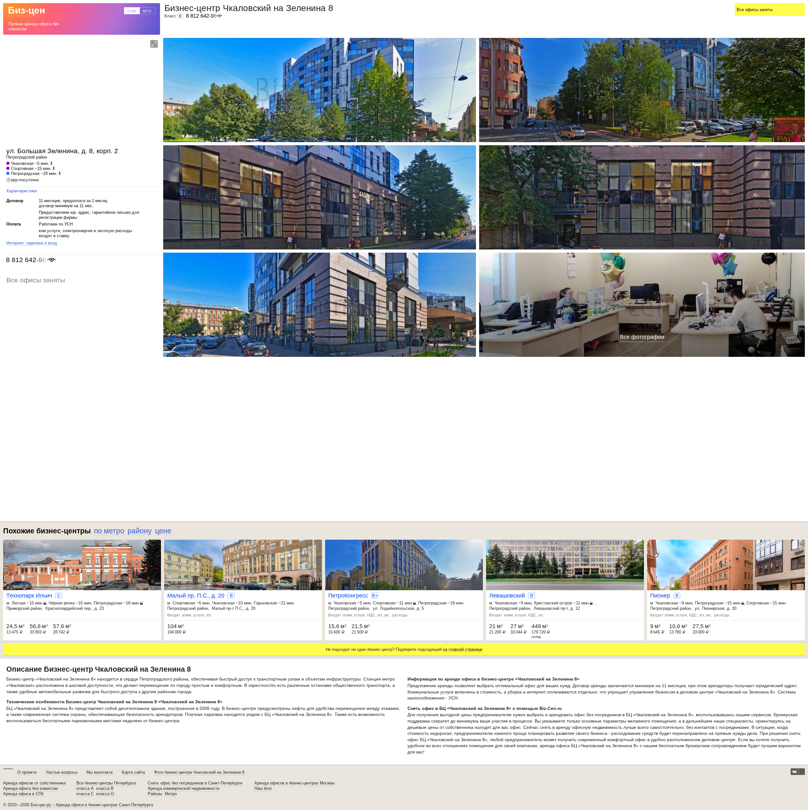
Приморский (17, 608)
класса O (105, 794)
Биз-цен (26, 10)
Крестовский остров (553, 603)
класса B (105, 788)
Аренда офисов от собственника (34, 783)
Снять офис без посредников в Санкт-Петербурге (195, 783)
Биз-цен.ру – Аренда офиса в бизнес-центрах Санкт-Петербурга (92, 804)
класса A (85, 788)
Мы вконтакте (99, 772)
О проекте (27, 772)
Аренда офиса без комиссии (30, 788)
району (140, 531)
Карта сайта (133, 772)
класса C (85, 794)
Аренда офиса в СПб (23, 794)
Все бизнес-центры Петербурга (106, 783)
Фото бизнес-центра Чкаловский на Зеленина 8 (199, 772)
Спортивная (22, 168)
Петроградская (25, 173)
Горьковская (265, 603)
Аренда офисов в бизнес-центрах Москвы (294, 783)
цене (163, 531)
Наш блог (263, 788)
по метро (109, 531)
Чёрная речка (61, 603)
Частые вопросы (61, 772)
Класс (172, 16)
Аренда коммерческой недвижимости (183, 788)
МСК (147, 11)
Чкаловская (22, 163)
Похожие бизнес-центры (47, 531)
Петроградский (20, 157)
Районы (155, 794)
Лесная (19, 603)
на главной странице (462, 649)
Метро (171, 794)
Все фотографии (642, 337)
